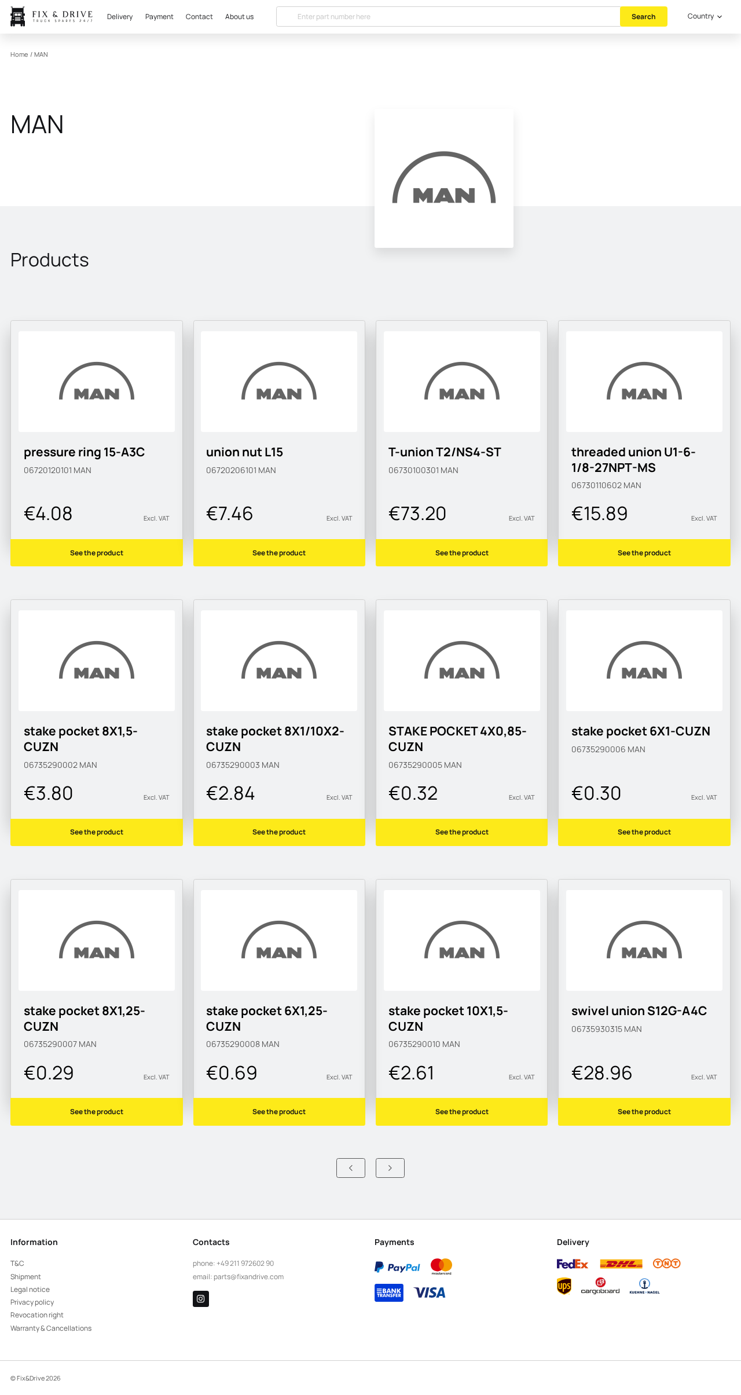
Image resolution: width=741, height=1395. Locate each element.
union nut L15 (244, 451)
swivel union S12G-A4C (639, 1010)
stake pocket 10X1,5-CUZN (448, 1018)
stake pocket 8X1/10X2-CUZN (275, 738)
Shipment (25, 1277)
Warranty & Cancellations (50, 1328)
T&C (17, 1263)
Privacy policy (32, 1302)
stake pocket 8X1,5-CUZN (81, 738)
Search (644, 16)
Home (19, 54)
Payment (159, 16)
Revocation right (37, 1315)
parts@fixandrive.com (249, 1277)
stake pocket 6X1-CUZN (640, 730)
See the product (96, 553)
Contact (199, 16)
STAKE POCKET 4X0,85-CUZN (457, 738)
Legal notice (30, 1289)
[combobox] (703, 17)
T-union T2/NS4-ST (444, 451)
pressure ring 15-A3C (84, 451)
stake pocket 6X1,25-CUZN (267, 1018)
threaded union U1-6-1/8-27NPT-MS (633, 459)
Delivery (120, 16)
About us (239, 16)
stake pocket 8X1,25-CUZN (84, 1018)
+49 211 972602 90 (245, 1263)
